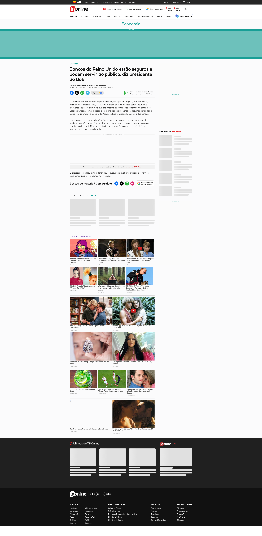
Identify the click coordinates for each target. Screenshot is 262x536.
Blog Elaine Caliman (115, 517)
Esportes (73, 523)
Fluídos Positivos (114, 511)
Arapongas (85, 16)
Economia (131, 24)
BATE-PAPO (177, 2)
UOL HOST (100, 2)
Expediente (155, 514)
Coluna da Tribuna (114, 508)
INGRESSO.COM (90, 2)
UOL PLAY (124, 2)
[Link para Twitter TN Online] (98, 494)
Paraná (107, 16)
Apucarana (73, 16)
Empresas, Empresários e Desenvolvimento (123, 514)
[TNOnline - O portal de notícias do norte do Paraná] (79, 9)
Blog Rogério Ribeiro (115, 520)
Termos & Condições (158, 520)
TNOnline (180, 508)
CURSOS (116, 2)
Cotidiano (73, 520)
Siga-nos (96, 93)
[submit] (186, 9)
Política (117, 16)
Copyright (154, 517)
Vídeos (159, 16)
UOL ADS (132, 2)
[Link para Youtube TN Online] (108, 494)
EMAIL (188, 2)
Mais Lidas (73, 508)
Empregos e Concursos (145, 16)
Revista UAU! (128, 16)
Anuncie (154, 511)
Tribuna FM (181, 514)
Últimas (168, 16)
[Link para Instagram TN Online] (103, 494)
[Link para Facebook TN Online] (92, 494)
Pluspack (180, 520)
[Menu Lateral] (191, 9)
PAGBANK (108, 2)
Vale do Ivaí (97, 16)
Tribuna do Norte (183, 511)
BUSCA (166, 2)
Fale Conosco (156, 508)
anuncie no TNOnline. (133, 167)
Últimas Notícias (91, 508)
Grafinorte (181, 517)
